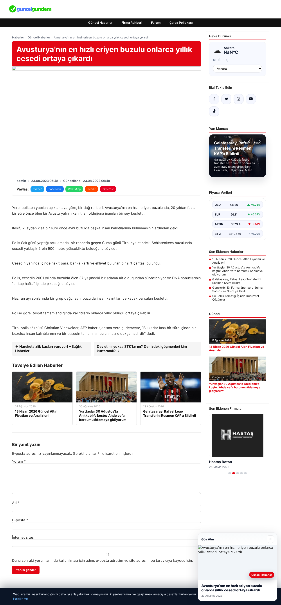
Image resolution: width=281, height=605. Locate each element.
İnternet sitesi (23, 537)
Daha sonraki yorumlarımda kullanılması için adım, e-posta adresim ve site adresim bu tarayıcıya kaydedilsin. (102, 560)
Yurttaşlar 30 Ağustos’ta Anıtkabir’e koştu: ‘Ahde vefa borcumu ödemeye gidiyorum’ (237, 271)
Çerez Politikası (181, 22)
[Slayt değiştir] (229, 473)
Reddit (91, 189)
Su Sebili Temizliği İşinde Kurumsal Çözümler (235, 297)
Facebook (55, 189)
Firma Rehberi (131, 22)
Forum (156, 22)
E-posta (20, 520)
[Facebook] (214, 99)
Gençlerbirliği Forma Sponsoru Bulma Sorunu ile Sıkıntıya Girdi (237, 289)
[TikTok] (214, 111)
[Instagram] (239, 99)
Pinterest (108, 189)
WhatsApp (74, 189)
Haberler (18, 37)
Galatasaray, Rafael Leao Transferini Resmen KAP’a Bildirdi (236, 280)
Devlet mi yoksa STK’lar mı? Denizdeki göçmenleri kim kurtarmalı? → (142, 348)
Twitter (37, 189)
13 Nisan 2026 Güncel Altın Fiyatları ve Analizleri (238, 260)
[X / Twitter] (226, 99)
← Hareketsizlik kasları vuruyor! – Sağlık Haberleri (48, 348)
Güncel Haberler (100, 22)
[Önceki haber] (249, 141)
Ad (16, 502)
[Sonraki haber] (259, 141)
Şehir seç (221, 60)
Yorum (19, 461)
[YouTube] (251, 99)
